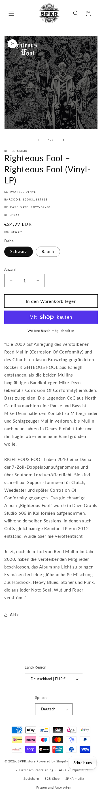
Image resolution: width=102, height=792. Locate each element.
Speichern (31, 778)
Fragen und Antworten (53, 787)
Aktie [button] (15, 614)
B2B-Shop (52, 778)
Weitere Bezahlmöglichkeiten (51, 330)
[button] (11, 13)
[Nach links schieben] (38, 140)
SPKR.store (26, 761)
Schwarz (18, 251)
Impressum (79, 770)
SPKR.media (74, 778)
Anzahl (10, 269)
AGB (62, 770)
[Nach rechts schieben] (63, 140)
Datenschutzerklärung (36, 770)
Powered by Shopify (52, 761)
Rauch (48, 251)
